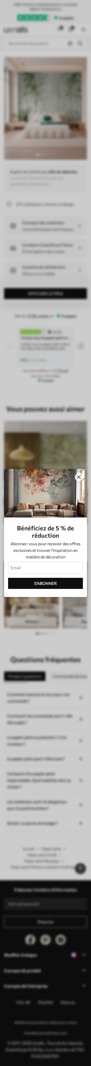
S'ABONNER (45, 583)
